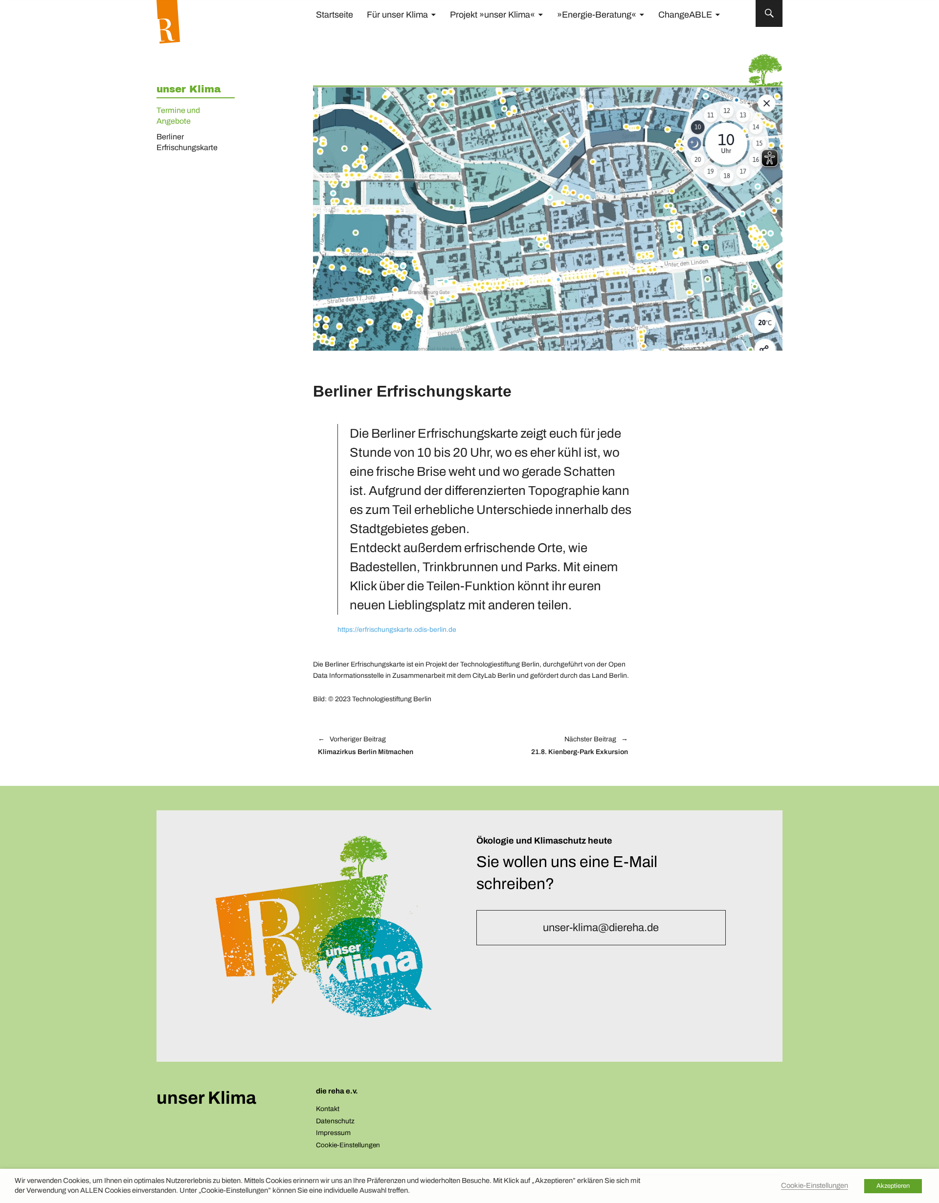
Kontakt (327, 1109)
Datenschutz (335, 1121)
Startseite (334, 15)
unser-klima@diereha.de (601, 928)
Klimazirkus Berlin (365, 745)
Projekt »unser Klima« (492, 15)
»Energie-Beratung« (596, 15)
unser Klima (188, 89)
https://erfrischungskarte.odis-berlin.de (396, 629)
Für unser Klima (397, 15)
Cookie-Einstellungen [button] (348, 1145)
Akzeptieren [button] (893, 1185)
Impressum (333, 1132)
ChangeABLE (685, 15)
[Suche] (769, 13)
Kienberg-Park (555, 745)
